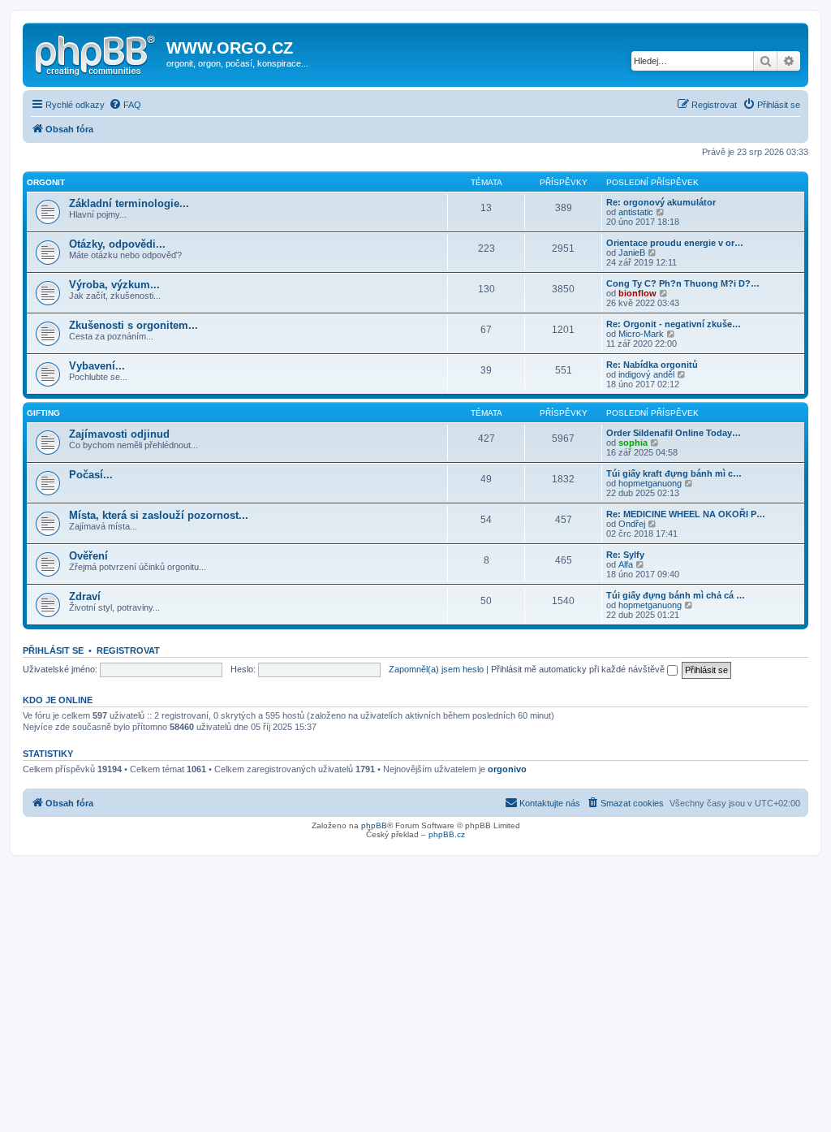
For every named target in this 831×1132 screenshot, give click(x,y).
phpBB (374, 825)
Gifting (43, 412)
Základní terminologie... (129, 203)
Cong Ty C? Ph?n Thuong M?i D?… (683, 283)
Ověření (88, 556)
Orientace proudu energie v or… (674, 243)
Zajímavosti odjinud (119, 434)
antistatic (635, 212)
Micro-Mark (641, 334)
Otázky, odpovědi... (117, 244)
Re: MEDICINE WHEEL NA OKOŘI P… (685, 514)
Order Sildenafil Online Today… (673, 433)
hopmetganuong (650, 483)
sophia (633, 442)
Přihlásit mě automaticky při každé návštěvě (579, 669)
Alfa (625, 564)
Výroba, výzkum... (114, 285)
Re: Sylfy (625, 555)
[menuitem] (125, 104)
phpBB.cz (446, 834)
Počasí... (91, 475)
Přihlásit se (53, 650)
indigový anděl (646, 374)
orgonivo (507, 769)
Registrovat (128, 650)
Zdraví (85, 596)
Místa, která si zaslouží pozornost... (158, 515)
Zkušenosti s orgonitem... (133, 325)
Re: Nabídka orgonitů (652, 364)
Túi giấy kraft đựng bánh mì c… (674, 473)
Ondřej (631, 524)
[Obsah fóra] (96, 53)
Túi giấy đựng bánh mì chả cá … (675, 595)
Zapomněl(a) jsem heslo (436, 669)
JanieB (631, 252)
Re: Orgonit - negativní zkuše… (673, 324)
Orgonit (46, 182)
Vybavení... (97, 366)
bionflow (637, 293)
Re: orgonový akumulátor (661, 202)
